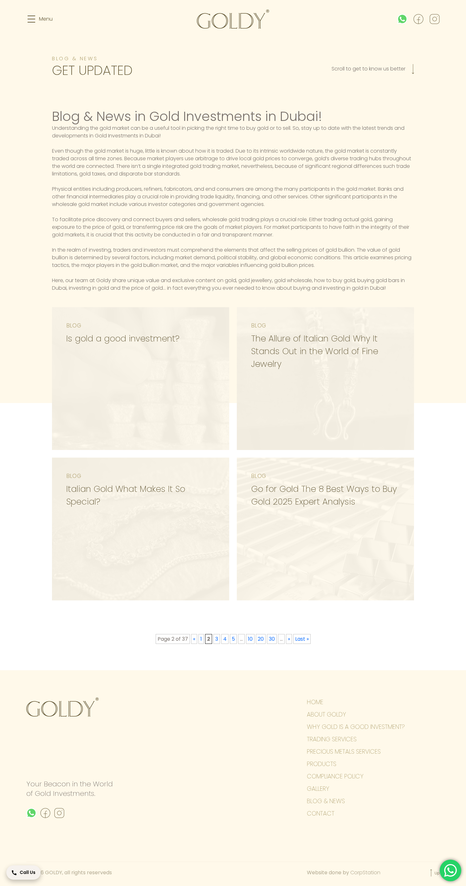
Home (315, 702)
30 (272, 639)
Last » (302, 639)
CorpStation (365, 872)
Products (321, 764)
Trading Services (332, 739)
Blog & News (326, 801)
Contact (320, 813)
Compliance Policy (335, 776)
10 (250, 639)
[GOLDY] (233, 19)
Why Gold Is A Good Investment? (356, 727)
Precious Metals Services (344, 751)
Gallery (318, 788)
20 (261, 639)
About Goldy (326, 714)
